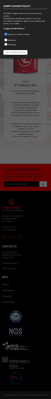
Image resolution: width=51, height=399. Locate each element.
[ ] (14, 28)
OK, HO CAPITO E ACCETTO (15, 52)
